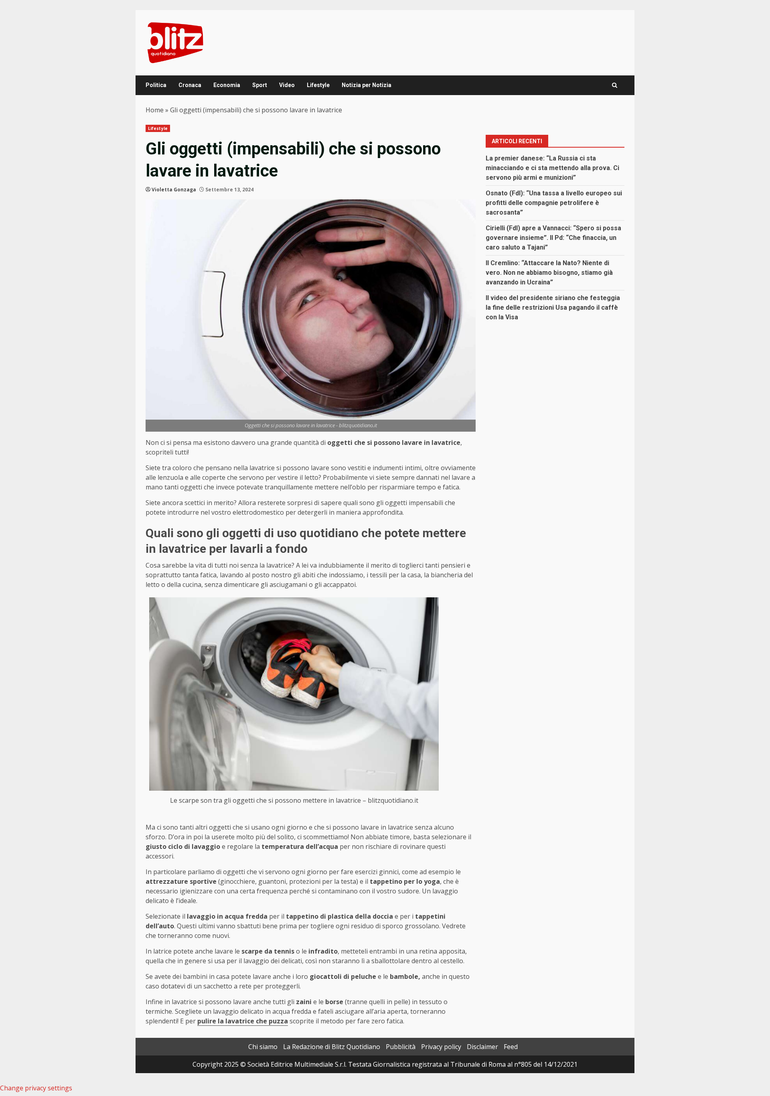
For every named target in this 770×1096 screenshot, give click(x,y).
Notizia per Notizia (366, 85)
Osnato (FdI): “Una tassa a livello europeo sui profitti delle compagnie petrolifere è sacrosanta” (554, 202)
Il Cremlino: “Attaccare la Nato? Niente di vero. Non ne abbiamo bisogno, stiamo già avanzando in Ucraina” (549, 272)
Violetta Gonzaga (174, 189)
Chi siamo (263, 1046)
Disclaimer (482, 1046)
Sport (259, 85)
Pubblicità (400, 1046)
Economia (226, 85)
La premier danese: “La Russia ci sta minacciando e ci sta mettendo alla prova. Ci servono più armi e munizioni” (552, 167)
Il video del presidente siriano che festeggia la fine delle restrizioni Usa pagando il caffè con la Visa (553, 307)
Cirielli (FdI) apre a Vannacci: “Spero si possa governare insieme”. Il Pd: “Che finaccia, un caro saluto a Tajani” (553, 237)
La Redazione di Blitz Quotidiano (331, 1046)
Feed (511, 1046)
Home (155, 110)
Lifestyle (318, 85)
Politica (156, 85)
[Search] (614, 85)
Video (287, 85)
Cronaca (189, 85)
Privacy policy (441, 1046)
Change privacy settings (36, 1088)
